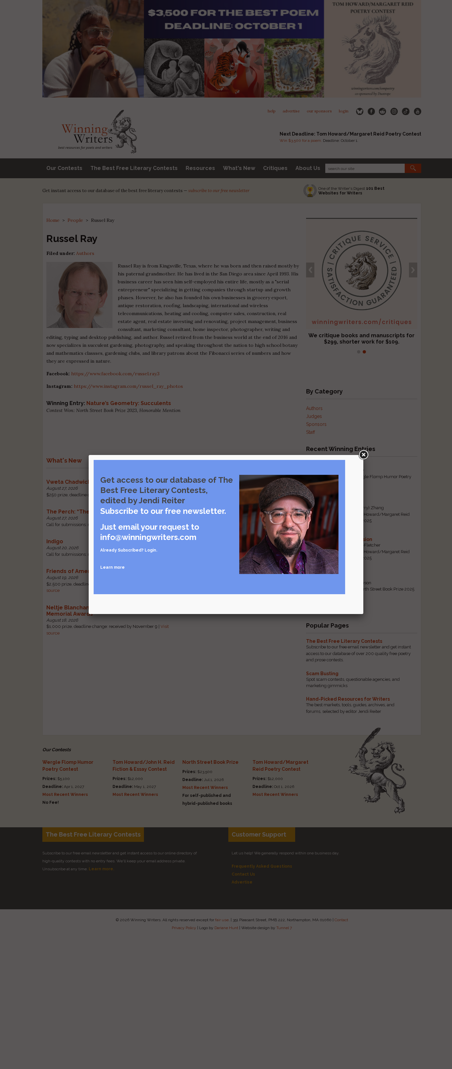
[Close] (363, 455)
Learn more (112, 567)
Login (150, 550)
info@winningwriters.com (148, 537)
